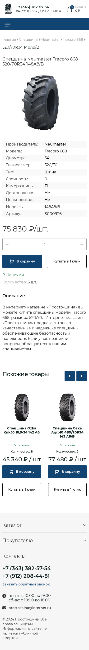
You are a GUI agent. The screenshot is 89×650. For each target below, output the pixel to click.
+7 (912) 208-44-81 (26, 576)
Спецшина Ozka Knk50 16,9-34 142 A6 (22, 430)
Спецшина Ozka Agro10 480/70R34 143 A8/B (67, 432)
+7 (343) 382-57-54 (32, 7)
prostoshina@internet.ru (30, 608)
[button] (70, 376)
